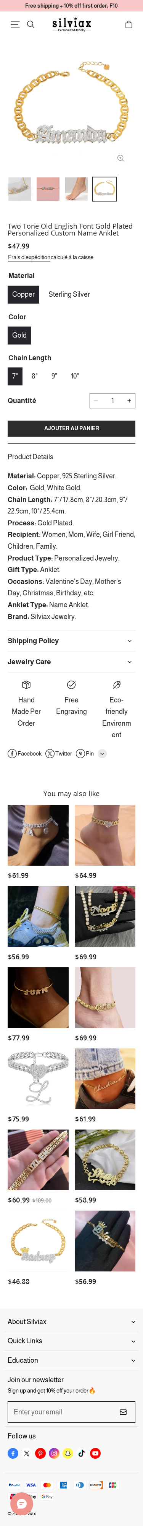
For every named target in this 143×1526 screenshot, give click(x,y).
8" (35, 376)
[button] (15, 24)
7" (15, 376)
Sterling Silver (69, 294)
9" (54, 376)
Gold (19, 335)
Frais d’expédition (29, 257)
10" (75, 376)
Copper (23, 294)
